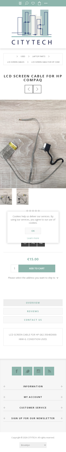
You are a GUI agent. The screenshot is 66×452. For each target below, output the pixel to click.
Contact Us (33, 319)
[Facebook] (16, 371)
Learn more (33, 238)
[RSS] (49, 371)
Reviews (33, 311)
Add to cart (37, 268)
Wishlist (33, 3)
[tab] (33, 302)
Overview (33, 302)
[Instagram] (38, 371)
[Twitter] (27, 371)
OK (33, 231)
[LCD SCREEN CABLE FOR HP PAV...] (29, 89)
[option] (8, 197)
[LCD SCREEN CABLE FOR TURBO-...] (37, 89)
